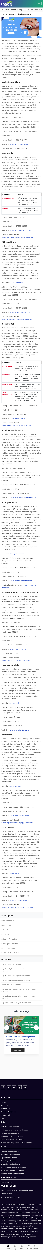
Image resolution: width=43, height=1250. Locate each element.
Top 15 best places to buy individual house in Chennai (18, 970)
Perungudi (6, 374)
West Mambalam (7, 393)
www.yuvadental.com (19, 730)
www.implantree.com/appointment (17, 823)
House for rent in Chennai (11, 1154)
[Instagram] (25, 1087)
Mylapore (14, 873)
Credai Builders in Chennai (11, 985)
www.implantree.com (19, 816)
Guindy (5, 208)
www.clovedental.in (18, 418)
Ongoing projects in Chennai (12, 1136)
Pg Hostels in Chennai (9, 1158)
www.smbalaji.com (18, 649)
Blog (2, 1118)
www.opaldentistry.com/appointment (18, 237)
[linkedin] (14, 1087)
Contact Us (5, 1109)
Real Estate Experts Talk (10, 953)
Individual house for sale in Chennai (14, 1130)
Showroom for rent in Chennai (12, 1170)
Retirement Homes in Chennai (12, 1140)
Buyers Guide (6, 925)
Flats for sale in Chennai (10, 1127)
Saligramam (15, 786)
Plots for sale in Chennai (10, 1133)
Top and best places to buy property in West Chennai (18, 997)
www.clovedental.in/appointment (16, 425)
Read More (17, 1050)
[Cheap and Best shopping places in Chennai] (21, 1025)
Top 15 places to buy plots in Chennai (16, 976)
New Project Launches (10, 944)
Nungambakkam (9, 198)
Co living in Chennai (8, 1161)
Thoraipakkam (16, 283)
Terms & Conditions (8, 1112)
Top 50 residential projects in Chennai (16, 980)
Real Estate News (8, 921)
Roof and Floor (6, 1182)
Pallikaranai (7, 384)
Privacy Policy (6, 1115)
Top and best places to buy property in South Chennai (19, 990)
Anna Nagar (7, 366)
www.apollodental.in (19, 144)
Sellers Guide (6, 930)
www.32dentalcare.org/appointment (18, 319)
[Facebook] (3, 1087)
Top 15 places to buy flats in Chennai (15, 964)
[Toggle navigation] (39, 3)
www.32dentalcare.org (20, 312)
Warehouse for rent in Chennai (12, 1174)
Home (3, 1102)
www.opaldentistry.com (20, 230)
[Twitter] (9, 1087)
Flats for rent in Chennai (10, 1151)
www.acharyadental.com (21, 581)
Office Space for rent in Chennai (13, 1167)
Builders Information (9, 939)
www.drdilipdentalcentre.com (23, 498)
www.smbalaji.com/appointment (16, 660)
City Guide (5, 934)
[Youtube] (20, 1087)
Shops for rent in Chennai (10, 1164)
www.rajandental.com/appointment (17, 907)
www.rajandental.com (19, 900)
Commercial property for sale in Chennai (16, 1143)
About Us (4, 1105)
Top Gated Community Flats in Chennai (17, 1003)
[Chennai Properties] (7, 3)
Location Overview (8, 948)
